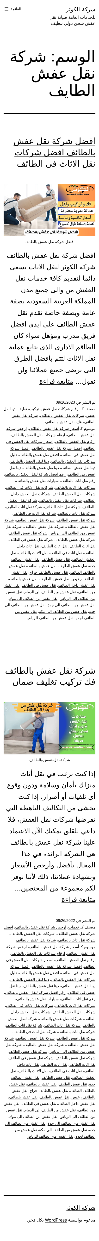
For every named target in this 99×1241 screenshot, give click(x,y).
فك (79, 422)
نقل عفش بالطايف (54, 579)
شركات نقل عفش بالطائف (60, 500)
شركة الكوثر (80, 9)
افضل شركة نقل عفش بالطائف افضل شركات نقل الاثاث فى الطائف (54, 152)
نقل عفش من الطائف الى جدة (71, 605)
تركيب (34, 409)
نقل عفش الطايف (73, 566)
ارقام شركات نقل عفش (60, 409)
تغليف (22, 409)
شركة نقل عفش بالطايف (44, 527)
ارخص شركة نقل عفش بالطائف (40, 927)
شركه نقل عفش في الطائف (31, 540)
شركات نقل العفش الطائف (73, 494)
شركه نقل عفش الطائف (28, 533)
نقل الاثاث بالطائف (33, 553)
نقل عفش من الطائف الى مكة (63, 611)
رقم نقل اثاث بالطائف (78, 481)
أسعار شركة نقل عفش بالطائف (54, 428)
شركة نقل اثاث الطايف (24, 507)
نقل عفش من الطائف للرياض (50, 618)
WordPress (56, 1219)
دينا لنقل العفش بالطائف (29, 461)
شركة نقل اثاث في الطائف (34, 513)
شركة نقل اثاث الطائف (62, 507)
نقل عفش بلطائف (23, 579)
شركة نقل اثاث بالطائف (76, 513)
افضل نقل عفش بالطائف (39, 455)
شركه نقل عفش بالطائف (75, 540)
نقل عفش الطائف (56, 559)
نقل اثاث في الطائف (66, 553)
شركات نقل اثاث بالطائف (75, 487)
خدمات (74, 927)
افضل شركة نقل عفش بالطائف (57, 448)
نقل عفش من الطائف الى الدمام (50, 592)
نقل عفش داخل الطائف (76, 585)
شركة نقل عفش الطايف (35, 520)
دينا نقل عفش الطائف (78, 468)
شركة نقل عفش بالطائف (36, 940)
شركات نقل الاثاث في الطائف (29, 487)
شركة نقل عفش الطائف (76, 520)
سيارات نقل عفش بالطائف (37, 481)
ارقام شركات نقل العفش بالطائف (38, 435)
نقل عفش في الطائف (39, 585)
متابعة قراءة (56, 381)
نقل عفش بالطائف (59, 422)
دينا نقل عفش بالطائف (41, 468)
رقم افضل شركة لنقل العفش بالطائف (35, 474)
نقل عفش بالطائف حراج (49, 572)
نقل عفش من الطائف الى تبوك (33, 598)
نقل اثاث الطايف (54, 546)
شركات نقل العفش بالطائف (62, 416)
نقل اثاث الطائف (82, 546)
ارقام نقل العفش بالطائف (75, 441)
